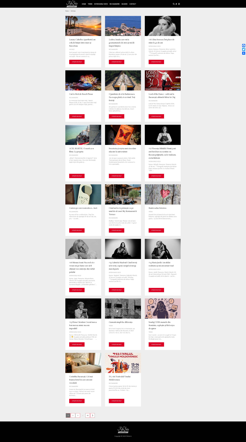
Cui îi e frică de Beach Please (83, 96)
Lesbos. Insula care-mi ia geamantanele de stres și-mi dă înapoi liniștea (123, 41)
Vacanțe (124, 4)
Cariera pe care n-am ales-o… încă (83, 210)
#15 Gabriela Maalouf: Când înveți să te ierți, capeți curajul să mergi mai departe (123, 267)
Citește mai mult (77, 62)
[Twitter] (244, 49)
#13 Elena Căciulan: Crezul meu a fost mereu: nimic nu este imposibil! (83, 324)
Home (84, 4)
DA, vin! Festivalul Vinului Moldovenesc (123, 379)
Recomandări (115, 4)
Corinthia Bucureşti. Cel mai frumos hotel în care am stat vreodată (83, 379)
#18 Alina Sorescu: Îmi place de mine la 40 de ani (163, 41)
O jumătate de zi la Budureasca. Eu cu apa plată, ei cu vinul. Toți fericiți (123, 96)
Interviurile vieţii (101, 4)
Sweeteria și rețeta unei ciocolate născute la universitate (123, 153)
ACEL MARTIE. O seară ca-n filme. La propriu (83, 153)
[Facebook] (244, 45)
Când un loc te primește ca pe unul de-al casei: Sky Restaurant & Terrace (123, 210)
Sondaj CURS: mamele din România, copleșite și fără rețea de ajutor (163, 324)
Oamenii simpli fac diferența (123, 324)
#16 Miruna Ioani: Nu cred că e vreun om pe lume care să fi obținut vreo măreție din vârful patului (83, 267)
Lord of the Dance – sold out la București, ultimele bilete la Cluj (163, 96)
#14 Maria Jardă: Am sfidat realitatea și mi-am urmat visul (163, 267)
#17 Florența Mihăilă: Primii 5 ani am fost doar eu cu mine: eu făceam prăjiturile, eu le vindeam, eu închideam (163, 153)
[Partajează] (244, 53)
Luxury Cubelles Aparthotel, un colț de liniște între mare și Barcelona (83, 41)
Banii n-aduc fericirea (163, 210)
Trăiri (90, 4)
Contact (132, 4)
